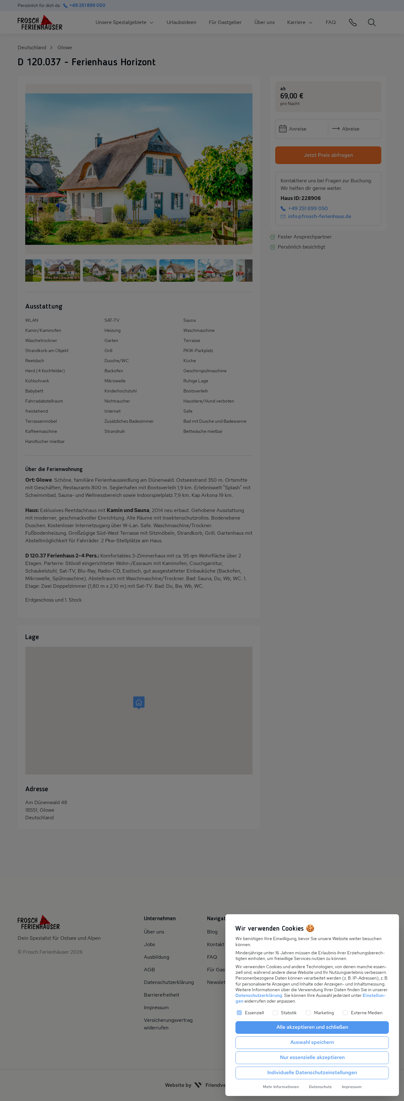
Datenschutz (320, 1086)
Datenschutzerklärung (258, 995)
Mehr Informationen (281, 1086)
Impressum (352, 1086)
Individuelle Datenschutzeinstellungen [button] (312, 1072)
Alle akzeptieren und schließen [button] (312, 1027)
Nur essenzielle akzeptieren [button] (312, 1057)
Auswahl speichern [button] (312, 1042)
